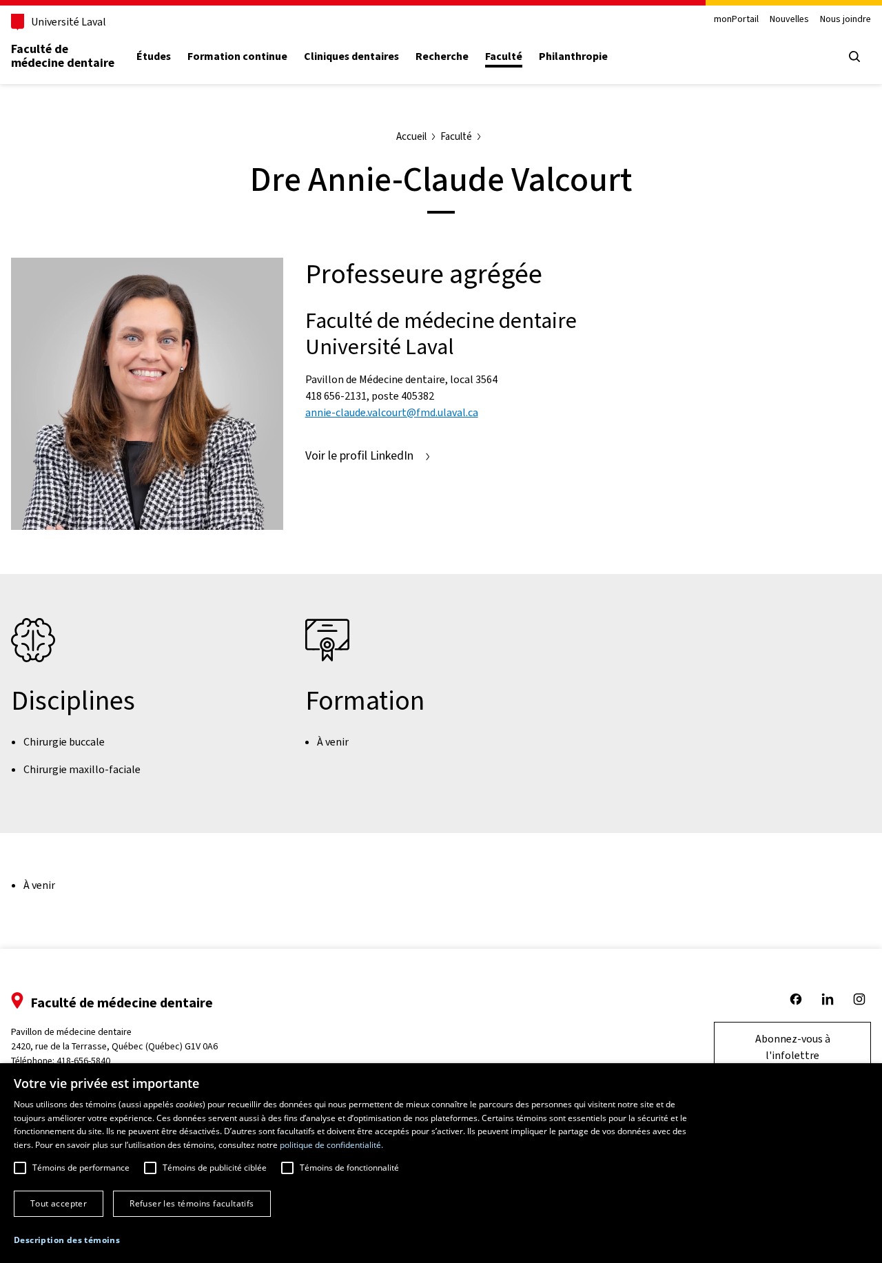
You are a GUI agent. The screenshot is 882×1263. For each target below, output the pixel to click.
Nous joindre (845, 19)
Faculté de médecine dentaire (62, 56)
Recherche (442, 56)
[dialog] (441, 1163)
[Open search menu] (854, 56)
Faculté (503, 56)
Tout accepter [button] (58, 1203)
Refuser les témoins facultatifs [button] (192, 1203)
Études (153, 56)
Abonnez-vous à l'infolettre (792, 1046)
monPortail (736, 19)
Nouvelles (789, 19)
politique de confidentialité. (331, 1145)
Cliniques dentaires (351, 56)
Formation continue (237, 56)
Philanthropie (573, 56)
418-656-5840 (83, 1060)
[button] (67, 1240)
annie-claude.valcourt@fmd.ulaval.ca (391, 412)
